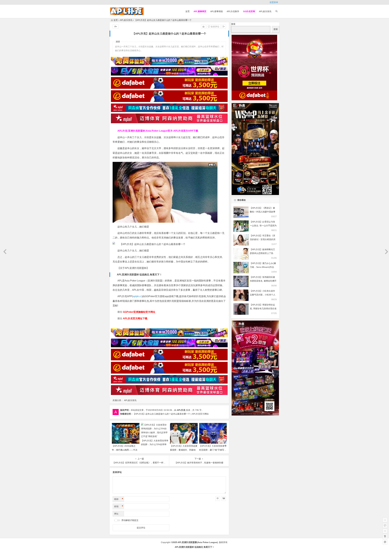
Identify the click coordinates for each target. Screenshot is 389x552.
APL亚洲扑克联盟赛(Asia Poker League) (198, 542)
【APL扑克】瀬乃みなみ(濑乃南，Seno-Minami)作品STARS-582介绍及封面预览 (263, 267)
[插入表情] (217, 498)
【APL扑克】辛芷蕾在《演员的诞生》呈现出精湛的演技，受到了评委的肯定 (262, 239)
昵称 (118, 499)
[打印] (203, 26)
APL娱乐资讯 (265, 11)
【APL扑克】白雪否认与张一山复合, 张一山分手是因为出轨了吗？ (263, 226)
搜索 (233, 24)
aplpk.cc (137, 296)
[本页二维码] (385, 542)
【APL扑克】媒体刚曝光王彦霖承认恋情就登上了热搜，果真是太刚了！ (262, 253)
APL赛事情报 (216, 11)
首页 (187, 11)
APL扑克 (181, 410)
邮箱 (118, 506)
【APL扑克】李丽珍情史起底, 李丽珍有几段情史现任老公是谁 (263, 309)
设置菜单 (274, 2)
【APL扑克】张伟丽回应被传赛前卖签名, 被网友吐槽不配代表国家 (263, 281)
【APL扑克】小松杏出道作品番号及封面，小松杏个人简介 (262, 295)
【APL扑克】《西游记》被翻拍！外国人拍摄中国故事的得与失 (262, 212)
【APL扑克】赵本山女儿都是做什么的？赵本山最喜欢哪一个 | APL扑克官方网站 (171, 414)
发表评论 (214, 26)
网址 (116, 513)
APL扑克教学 (233, 11)
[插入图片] (223, 498)
